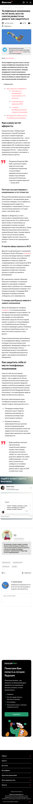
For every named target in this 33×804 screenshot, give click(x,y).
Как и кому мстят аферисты (16, 89)
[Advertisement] (16, 634)
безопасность (6, 562)
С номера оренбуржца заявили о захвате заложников (19, 109)
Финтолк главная (6, 7)
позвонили (27, 253)
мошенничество (17, 562)
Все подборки (6, 770)
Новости (4, 761)
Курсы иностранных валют (9, 775)
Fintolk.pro (19, 791)
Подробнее (16, 714)
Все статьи (5, 765)
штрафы (14, 566)
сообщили (5, 310)
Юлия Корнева (10, 58)
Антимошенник (19, 7)
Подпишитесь (18, 52)
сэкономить (5, 566)
